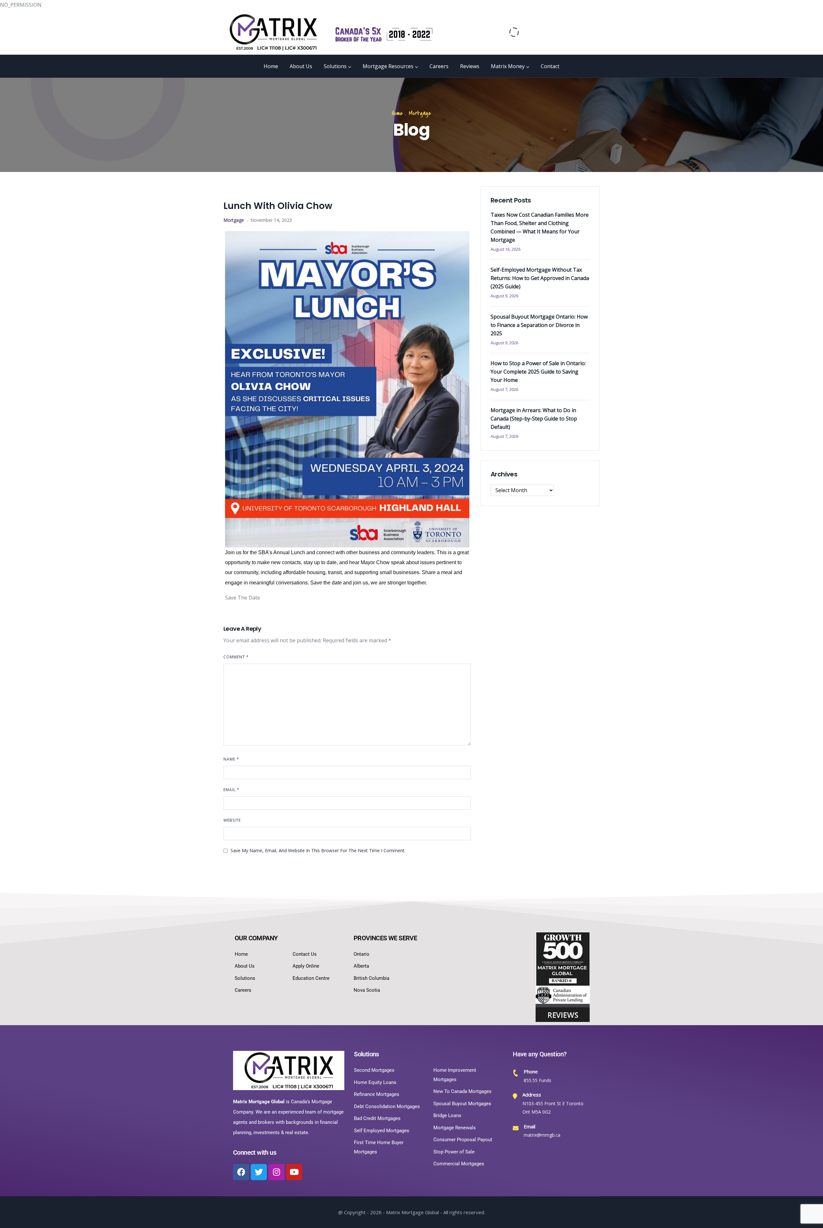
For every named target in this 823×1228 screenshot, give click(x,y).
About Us (301, 66)
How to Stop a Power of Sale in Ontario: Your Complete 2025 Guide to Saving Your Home (538, 372)
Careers (439, 66)
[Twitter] (259, 1172)
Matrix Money (508, 66)
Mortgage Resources (388, 66)
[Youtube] (294, 1172)
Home (271, 66)
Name (231, 759)
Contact (550, 66)
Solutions (335, 66)
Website (232, 820)
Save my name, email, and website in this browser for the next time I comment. (318, 850)
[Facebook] (241, 1172)
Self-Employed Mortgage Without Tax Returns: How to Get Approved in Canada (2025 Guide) (540, 278)
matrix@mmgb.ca (542, 1135)
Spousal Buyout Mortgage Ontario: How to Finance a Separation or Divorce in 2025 (539, 325)
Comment (236, 657)
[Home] (273, 32)
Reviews (469, 66)
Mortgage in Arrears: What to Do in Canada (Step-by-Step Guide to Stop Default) (534, 418)
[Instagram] (276, 1172)
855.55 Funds (537, 1080)
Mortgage (420, 113)
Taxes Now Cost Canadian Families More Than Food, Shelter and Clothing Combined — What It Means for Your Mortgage (540, 227)
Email (231, 789)
